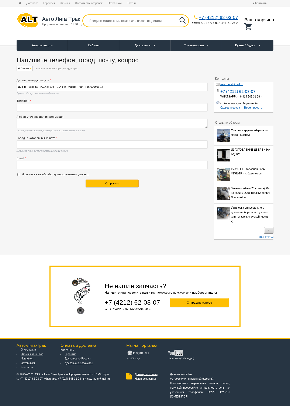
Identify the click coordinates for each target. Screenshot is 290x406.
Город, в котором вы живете (37, 138)
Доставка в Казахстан (79, 363)
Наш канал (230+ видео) (181, 358)
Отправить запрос (199, 302)
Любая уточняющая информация (40, 116)
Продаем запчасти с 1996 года (63, 24)
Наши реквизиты (145, 378)
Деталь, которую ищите (34, 80)
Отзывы (65, 3)
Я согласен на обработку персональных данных (55, 174)
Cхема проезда (230, 107)
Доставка (32, 3)
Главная (24, 68)
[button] (259, 26)
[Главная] (27, 21)
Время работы (253, 107)
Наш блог (27, 358)
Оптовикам (115, 3)
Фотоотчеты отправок (89, 3)
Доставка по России (77, 358)
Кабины (94, 45)
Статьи (131, 3)
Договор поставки (146, 374)
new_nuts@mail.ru (231, 84)
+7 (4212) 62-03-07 (218, 17)
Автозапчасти (42, 45)
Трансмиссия (194, 45)
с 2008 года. (133, 358)
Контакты (260, 3)
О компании (28, 349)
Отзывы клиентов (32, 354)
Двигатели (143, 45)
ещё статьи (266, 236)
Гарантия (49, 3)
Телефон (24, 100)
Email (21, 158)
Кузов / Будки (245, 45)
